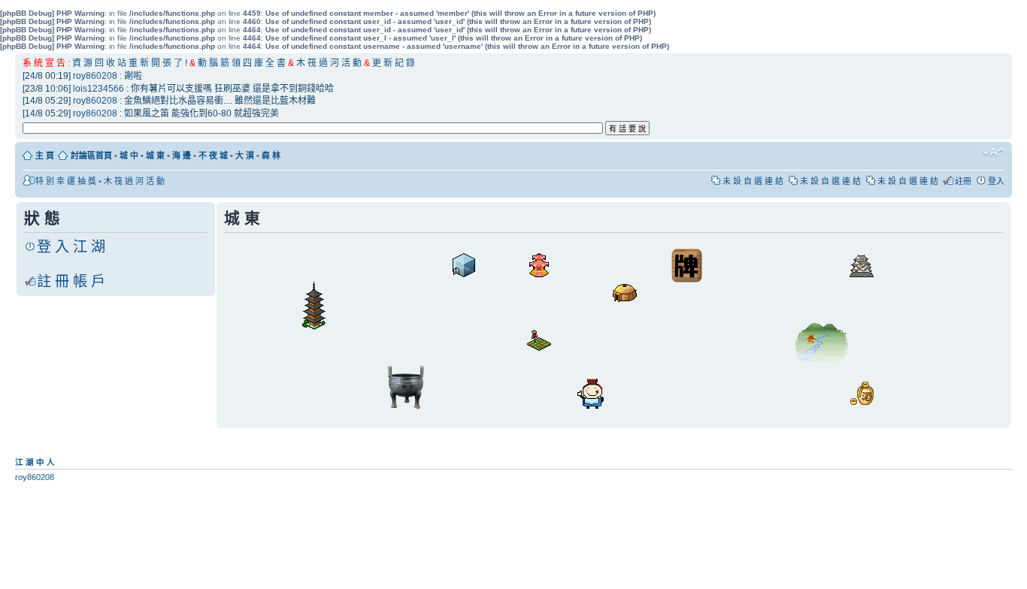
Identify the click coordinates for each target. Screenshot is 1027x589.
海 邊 (181, 155)
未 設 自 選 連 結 (753, 181)
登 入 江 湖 (71, 247)
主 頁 (44, 155)
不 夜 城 (213, 155)
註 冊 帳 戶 (71, 281)
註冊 (963, 181)
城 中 (129, 155)
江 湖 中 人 (35, 462)
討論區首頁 (91, 155)
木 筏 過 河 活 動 (330, 63)
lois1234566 (98, 88)
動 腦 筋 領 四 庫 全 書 (242, 63)
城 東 (155, 155)
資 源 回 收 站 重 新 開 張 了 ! (129, 63)
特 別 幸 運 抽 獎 (65, 181)
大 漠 (244, 155)
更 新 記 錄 (393, 63)
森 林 (271, 155)
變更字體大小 (993, 152)
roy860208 (95, 76)
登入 (996, 181)
